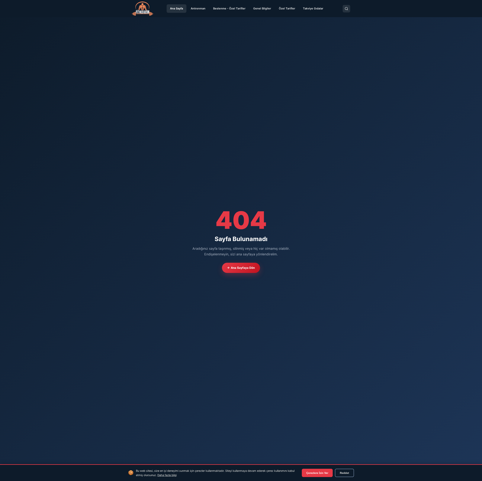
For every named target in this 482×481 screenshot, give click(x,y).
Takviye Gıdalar (313, 8)
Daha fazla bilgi (167, 475)
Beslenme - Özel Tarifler (229, 8)
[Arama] (346, 8)
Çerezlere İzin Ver (317, 472)
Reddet (344, 472)
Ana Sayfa (176, 8)
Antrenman (198, 8)
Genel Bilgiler (262, 8)
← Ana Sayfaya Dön (241, 268)
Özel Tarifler (287, 8)
